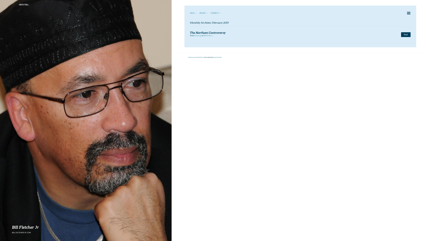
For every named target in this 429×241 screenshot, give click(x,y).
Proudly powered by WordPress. (196, 57)
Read (406, 34)
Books (202, 13)
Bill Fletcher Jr (25, 227)
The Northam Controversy (208, 32)
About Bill (24, 5)
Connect (215, 13)
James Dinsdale (218, 57)
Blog (192, 13)
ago (198, 35)
